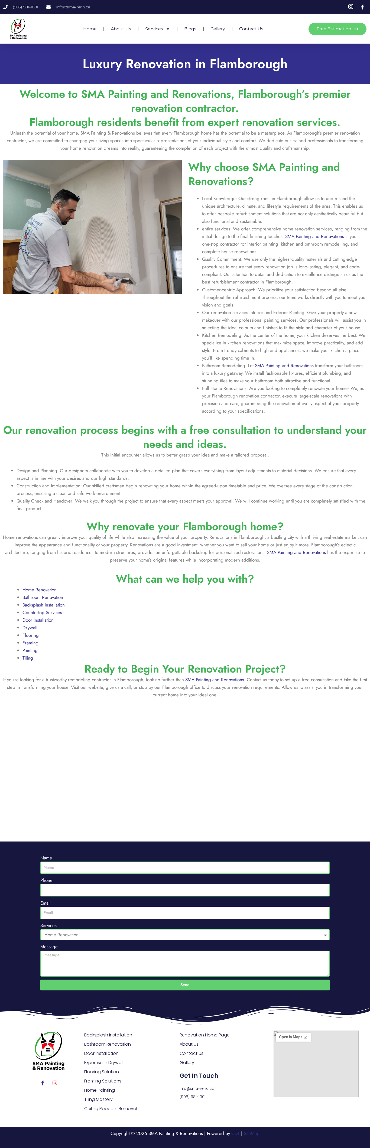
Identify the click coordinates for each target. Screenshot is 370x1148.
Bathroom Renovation (42, 597)
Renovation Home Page (205, 1035)
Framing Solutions (102, 1081)
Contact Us (251, 28)
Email (45, 903)
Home (90, 28)
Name (46, 858)
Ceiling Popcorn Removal (110, 1108)
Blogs (190, 28)
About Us (121, 28)
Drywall (29, 627)
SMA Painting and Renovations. (215, 679)
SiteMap (251, 1133)
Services (154, 28)
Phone (46, 880)
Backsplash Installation (43, 605)
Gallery (217, 28)
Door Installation (38, 620)
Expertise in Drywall (103, 1062)
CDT (235, 1133)
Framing (30, 643)
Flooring (30, 635)
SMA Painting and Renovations (314, 236)
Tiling (27, 658)
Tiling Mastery (98, 1099)
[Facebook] (43, 1083)
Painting (30, 650)
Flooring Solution (101, 1072)
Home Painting (99, 1090)
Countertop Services (42, 612)
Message (49, 946)
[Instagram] (55, 1083)
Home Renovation (39, 589)
